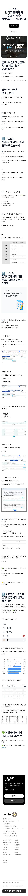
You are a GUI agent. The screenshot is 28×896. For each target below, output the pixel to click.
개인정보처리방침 (15, 882)
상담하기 (17, 847)
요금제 (16, 840)
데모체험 (17, 849)
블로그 (16, 852)
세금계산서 (5, 845)
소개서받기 (17, 845)
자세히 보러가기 (5, 561)
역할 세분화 (5, 849)
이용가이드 (17, 842)
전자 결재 (5, 847)
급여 (4, 857)
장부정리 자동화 (7, 842)
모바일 (4, 852)
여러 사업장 (5, 854)
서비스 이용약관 (7, 882)
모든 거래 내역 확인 (7, 840)
